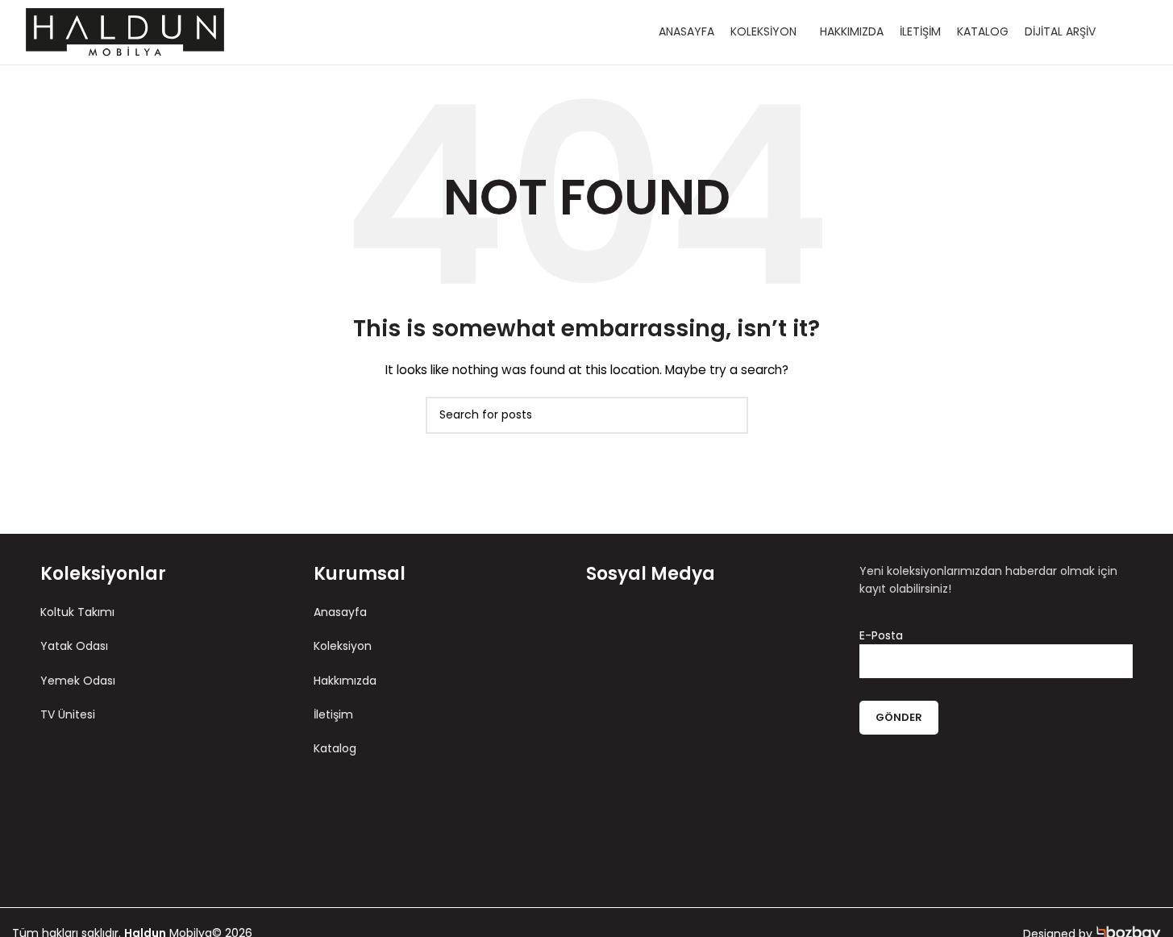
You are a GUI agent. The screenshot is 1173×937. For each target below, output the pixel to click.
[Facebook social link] (634, 633)
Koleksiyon (343, 646)
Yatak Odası (74, 646)
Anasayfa (340, 612)
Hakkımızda (345, 681)
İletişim (333, 714)
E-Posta (881, 635)
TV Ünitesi (67, 714)
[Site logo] (125, 31)
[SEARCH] (729, 415)
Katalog (335, 748)
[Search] (1138, 32)
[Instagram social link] (665, 633)
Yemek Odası (77, 681)
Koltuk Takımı (77, 612)
